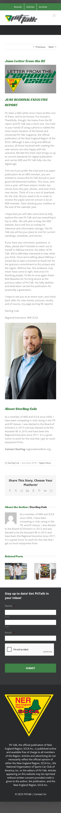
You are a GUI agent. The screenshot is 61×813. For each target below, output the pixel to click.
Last (7, 626)
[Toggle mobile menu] (54, 15)
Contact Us (40, 794)
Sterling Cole (13, 463)
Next (51, 46)
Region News (45, 463)
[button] (7, 571)
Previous (40, 46)
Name (10, 605)
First (7, 616)
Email (9, 632)
